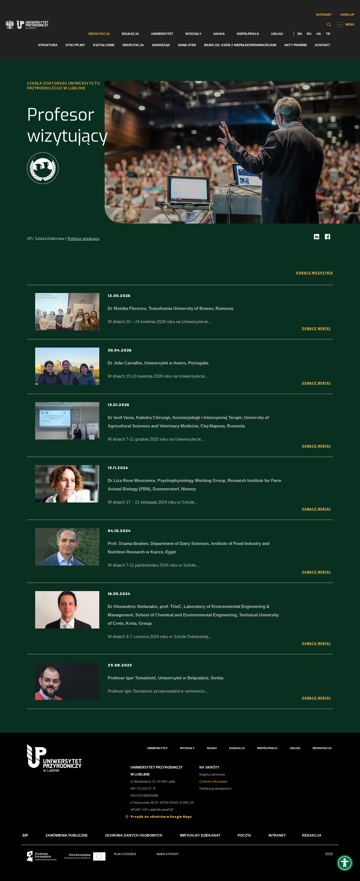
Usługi (277, 33)
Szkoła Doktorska (49, 238)
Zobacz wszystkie (314, 273)
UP (29, 238)
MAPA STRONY (167, 854)
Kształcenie (103, 45)
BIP (25, 835)
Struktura (47, 45)
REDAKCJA (311, 835)
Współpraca (248, 33)
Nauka (219, 33)
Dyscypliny (75, 45)
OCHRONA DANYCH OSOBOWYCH (133, 835)
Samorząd (161, 45)
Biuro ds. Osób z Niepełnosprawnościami (240, 45)
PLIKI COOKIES (125, 854)
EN (300, 33)
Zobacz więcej (316, 328)
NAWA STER (187, 45)
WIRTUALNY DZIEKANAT (200, 835)
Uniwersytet (162, 33)
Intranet (324, 14)
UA (318, 33)
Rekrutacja (99, 33)
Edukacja (130, 33)
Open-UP (347, 14)
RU (309, 33)
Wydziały (193, 33)
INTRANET (277, 835)
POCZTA (244, 835)
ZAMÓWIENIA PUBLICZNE (67, 835)
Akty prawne (295, 45)
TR (328, 33)
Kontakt (322, 45)
